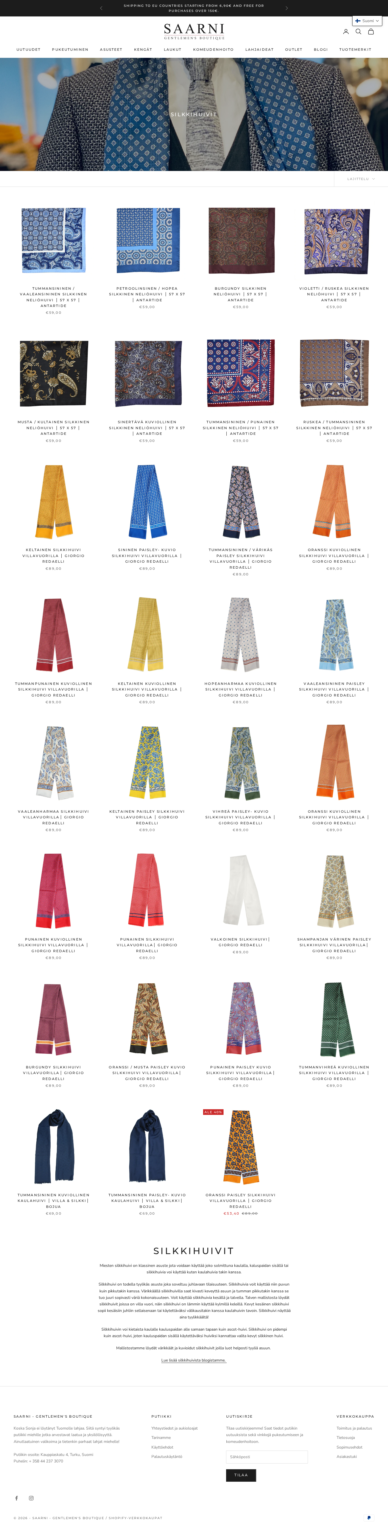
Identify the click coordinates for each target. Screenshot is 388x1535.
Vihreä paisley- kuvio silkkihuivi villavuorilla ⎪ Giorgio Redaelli (240, 817)
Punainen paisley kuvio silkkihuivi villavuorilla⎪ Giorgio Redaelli (241, 1073)
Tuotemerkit (355, 49)
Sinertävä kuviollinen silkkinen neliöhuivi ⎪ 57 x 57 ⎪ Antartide (147, 428)
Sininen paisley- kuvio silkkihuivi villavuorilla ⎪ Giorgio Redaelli (147, 556)
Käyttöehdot (162, 1447)
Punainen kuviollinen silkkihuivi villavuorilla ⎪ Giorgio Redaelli (53, 945)
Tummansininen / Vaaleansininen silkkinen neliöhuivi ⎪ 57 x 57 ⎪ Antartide (53, 297)
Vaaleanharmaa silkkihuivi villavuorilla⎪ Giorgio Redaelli (53, 817)
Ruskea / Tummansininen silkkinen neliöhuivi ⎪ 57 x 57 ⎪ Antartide (334, 428)
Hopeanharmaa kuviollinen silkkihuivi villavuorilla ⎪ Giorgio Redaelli (241, 689)
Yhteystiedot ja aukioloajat (174, 1428)
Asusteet (111, 49)
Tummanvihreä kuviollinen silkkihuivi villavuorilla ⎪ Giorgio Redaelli (334, 1073)
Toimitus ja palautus (354, 1428)
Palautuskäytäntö (166, 1456)
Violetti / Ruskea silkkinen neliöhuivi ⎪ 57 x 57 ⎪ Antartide (334, 294)
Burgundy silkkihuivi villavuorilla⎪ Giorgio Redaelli (53, 1073)
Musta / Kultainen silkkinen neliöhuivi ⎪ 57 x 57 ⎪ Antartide (54, 428)
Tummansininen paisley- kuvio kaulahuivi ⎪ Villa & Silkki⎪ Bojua (147, 1201)
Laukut (173, 49)
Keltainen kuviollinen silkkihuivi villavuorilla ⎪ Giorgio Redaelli (147, 689)
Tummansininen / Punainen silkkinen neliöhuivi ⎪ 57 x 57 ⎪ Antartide (241, 428)
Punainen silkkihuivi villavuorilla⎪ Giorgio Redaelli (147, 945)
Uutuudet (28, 49)
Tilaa (241, 1475)
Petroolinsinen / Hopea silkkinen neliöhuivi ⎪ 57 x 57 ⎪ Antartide (147, 294)
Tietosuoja (346, 1437)
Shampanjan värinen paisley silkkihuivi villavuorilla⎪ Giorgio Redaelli (334, 945)
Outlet (294, 49)
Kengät (143, 49)
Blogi (321, 49)
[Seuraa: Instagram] (31, 1498)
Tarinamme (161, 1437)
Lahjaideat (259, 49)
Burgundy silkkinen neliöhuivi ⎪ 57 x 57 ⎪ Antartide (241, 294)
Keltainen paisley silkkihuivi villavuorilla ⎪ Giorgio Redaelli (147, 817)
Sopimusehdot (349, 1447)
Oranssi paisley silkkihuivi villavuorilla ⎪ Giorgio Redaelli (241, 1201)
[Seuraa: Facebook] (16, 1498)
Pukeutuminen (70, 49)
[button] (367, 21)
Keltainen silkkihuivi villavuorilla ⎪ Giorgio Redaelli (53, 556)
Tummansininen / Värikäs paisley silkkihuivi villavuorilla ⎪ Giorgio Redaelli (241, 558)
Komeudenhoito (213, 49)
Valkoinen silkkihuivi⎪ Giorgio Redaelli (241, 942)
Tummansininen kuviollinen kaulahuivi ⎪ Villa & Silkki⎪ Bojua (54, 1201)
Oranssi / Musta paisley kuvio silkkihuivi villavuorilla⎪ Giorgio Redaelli (147, 1073)
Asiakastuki (347, 1456)
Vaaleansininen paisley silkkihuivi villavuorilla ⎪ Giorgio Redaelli (334, 689)
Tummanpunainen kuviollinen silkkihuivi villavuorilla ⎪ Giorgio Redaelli (53, 689)
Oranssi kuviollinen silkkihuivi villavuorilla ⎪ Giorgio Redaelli (334, 556)
